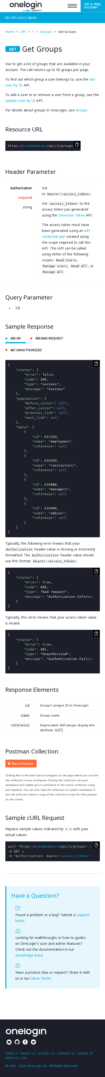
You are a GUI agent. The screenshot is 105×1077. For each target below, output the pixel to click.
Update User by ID (20, 100)
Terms (9, 1053)
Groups (81, 110)
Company (63, 1053)
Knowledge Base (29, 955)
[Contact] (9, 1042)
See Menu (21, 17)
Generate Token (71, 215)
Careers (82, 1053)
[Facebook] (25, 1042)
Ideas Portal (41, 978)
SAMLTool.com (15, 1058)
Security (44, 1053)
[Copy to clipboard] (77, 144)
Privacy (26, 1053)
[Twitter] (33, 1042)
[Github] (17, 1042)
